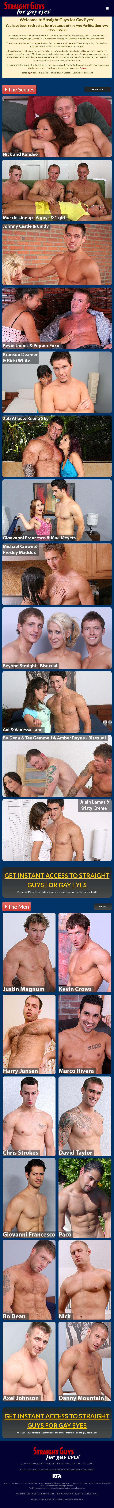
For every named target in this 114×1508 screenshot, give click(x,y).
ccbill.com (57, 1488)
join (54, 72)
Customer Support (43, 1493)
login (30, 72)
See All (102, 906)
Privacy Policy (64, 1493)
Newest (97, 89)
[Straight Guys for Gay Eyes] (28, 8)
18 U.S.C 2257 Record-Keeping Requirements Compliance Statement (57, 1469)
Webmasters (23, 1493)
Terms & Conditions (86, 1493)
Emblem (83, 68)
